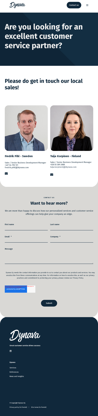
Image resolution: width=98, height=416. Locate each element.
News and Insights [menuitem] (17, 376)
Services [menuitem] (13, 368)
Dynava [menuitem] (12, 362)
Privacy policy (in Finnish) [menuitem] (18, 407)
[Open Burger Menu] (87, 5)
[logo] (25, 336)
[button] (92, 410)
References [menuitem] (14, 372)
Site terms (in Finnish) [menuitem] (38, 407)
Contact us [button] (74, 5)
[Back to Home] (17, 5)
